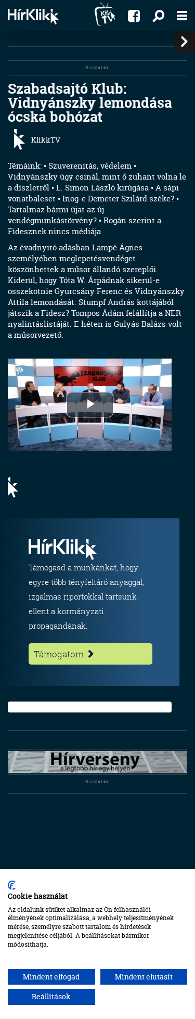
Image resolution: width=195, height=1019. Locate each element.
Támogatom (60, 654)
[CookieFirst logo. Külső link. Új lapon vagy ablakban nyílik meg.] (12, 885)
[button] (158, 15)
